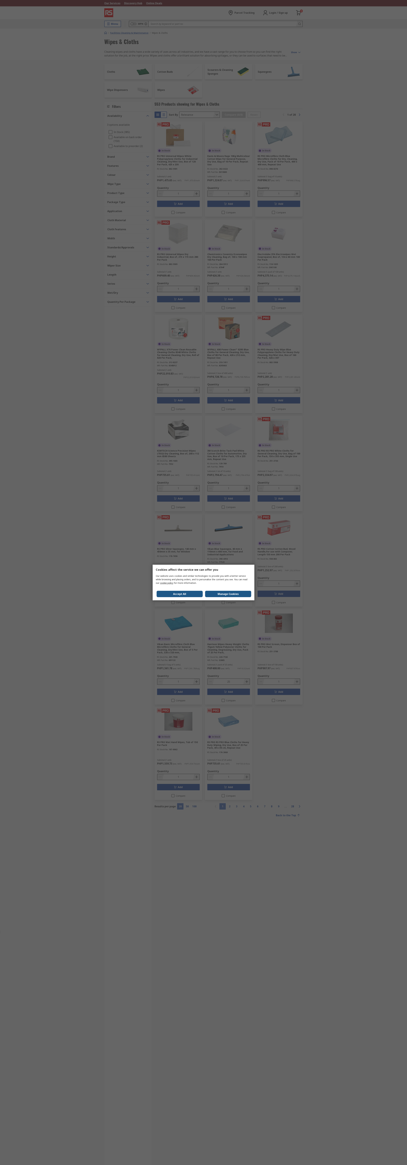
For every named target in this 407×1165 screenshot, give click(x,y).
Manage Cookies (228, 594)
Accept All (179, 594)
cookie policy (166, 582)
